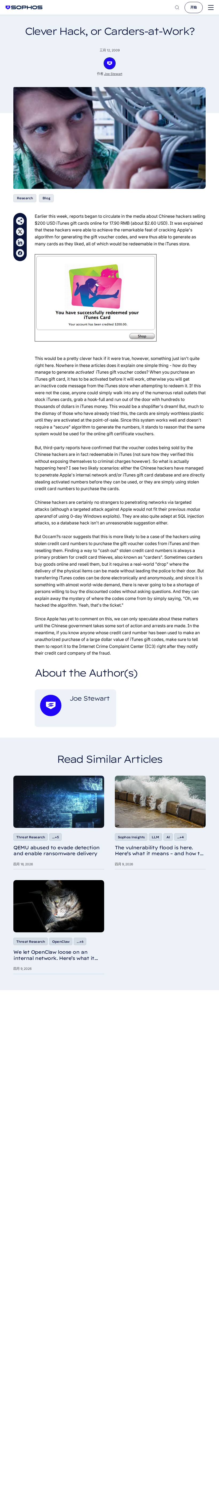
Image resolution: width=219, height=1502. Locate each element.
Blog (46, 198)
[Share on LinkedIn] (20, 242)
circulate (111, 216)
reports (76, 216)
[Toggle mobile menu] (211, 7)
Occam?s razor (57, 536)
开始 (193, 7)
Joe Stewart (113, 74)
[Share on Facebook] (20, 253)
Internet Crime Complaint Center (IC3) (117, 646)
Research (25, 198)
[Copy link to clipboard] (20, 221)
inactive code (54, 385)
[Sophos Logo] (24, 7)
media (139, 216)
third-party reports (61, 447)
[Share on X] (20, 232)
